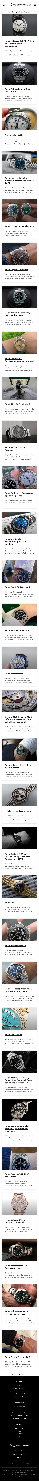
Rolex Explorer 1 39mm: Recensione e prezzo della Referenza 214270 (17, 857)
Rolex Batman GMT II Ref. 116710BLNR (17, 1175)
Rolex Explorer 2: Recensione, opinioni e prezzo (19, 494)
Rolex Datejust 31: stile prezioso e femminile (15, 1221)
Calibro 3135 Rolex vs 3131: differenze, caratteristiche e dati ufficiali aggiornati (18, 719)
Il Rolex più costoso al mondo (19, 810)
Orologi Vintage (19, 1418)
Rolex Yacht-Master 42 (15, 945)
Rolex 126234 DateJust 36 (17, 404)
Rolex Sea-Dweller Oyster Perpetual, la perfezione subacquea (17, 1128)
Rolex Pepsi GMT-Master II (17, 587)
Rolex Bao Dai (11, 902)
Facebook (19, 1434)
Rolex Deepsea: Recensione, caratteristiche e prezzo (18, 990)
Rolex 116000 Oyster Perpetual (15, 448)
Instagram (19, 1428)
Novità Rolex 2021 (14, 134)
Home (3, 12)
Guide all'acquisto (19, 1412)
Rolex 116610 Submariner (17, 630)
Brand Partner (19, 1393)
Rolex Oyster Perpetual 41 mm (19, 226)
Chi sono (19, 1385)
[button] (35, 5)
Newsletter (19, 1396)
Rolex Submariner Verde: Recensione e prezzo (17, 1312)
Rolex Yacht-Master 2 (15, 673)
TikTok (19, 1431)
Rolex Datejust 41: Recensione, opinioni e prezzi (19, 360)
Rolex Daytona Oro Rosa (16, 269)
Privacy (19, 1457)
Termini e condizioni (20, 1454)
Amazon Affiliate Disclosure (19, 1463)
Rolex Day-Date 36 (13, 1034)
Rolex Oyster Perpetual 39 (17, 1357)
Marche (19, 1409)
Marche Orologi (12, 12)
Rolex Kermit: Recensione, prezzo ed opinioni (17, 314)
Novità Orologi (19, 1407)
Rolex (21, 12)
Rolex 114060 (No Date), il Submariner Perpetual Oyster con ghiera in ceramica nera (19, 1080)
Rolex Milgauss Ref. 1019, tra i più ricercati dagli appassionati (19, 43)
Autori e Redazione (19, 1388)
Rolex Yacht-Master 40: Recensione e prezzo (16, 1267)
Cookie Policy (19, 1460)
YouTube (19, 1436)
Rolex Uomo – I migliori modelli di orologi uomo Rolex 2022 (19, 181)
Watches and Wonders (19, 1415)
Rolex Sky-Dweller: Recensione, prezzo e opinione (15, 541)
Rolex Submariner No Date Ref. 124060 (17, 90)
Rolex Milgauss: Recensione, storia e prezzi (18, 766)
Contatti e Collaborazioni (19, 1391)
